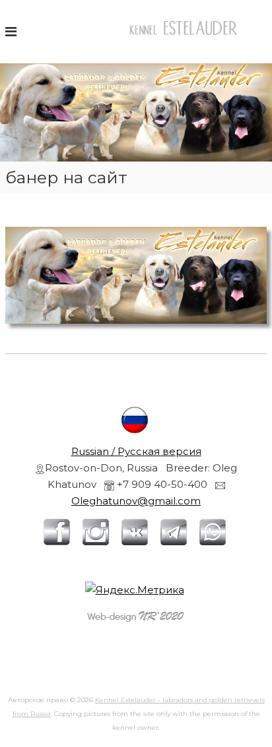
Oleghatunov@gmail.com (136, 500)
